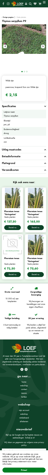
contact (24, 389)
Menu (44, 3)
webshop (24, 385)
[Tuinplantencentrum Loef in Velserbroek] (17, 3)
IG (8, 3)
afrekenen (24, 421)
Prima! (24, 470)
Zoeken (30, 3)
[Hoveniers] (26, 4)
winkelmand (24, 417)
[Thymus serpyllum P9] (24, 46)
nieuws (24, 393)
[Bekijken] (39, 3)
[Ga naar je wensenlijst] (36, 3)
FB (3, 3)
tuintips (24, 396)
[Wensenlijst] (35, 3)
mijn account (24, 410)
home (24, 381)
